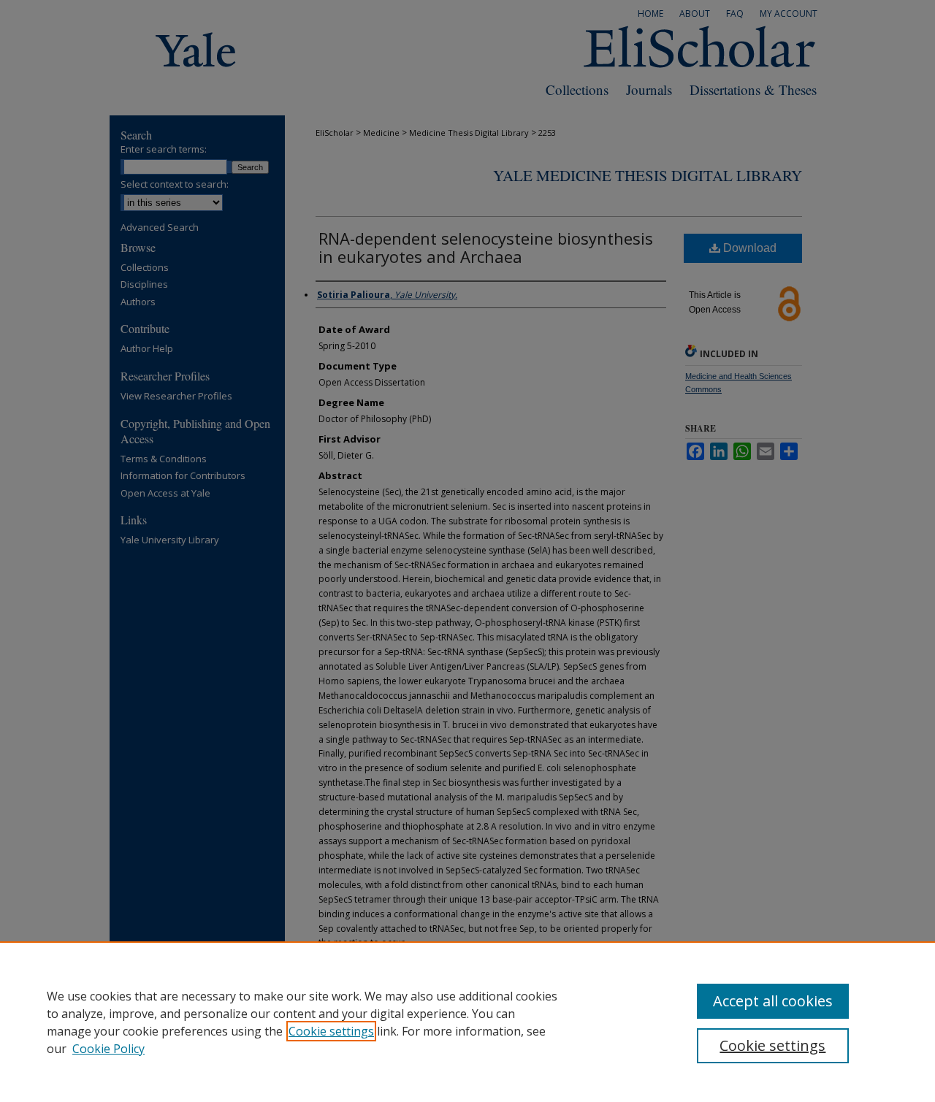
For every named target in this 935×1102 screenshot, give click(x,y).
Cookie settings (331, 1031)
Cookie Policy (108, 1049)
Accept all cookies (773, 1001)
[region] (467, 1021)
